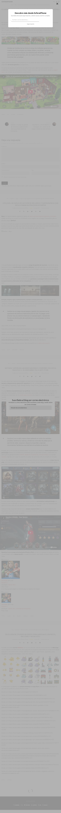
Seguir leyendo (30, 24)
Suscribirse (45, 19)
